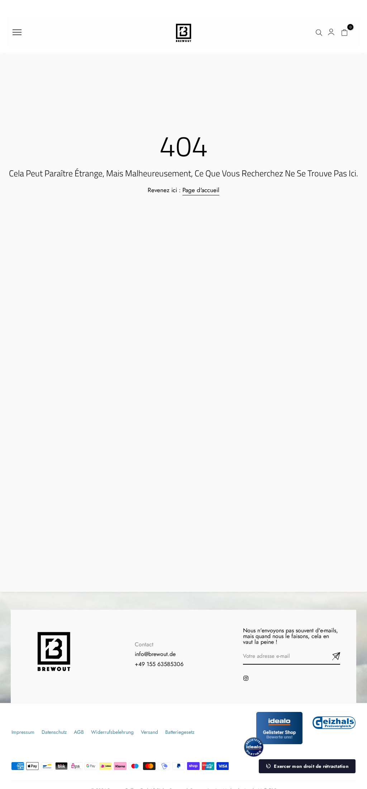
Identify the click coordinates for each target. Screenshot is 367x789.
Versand (149, 732)
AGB (79, 732)
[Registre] (327, 656)
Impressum (22, 732)
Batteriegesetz (179, 732)
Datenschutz (54, 732)
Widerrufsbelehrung (112, 732)
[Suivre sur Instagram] (246, 678)
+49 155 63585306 (159, 664)
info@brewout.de (155, 654)
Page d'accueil (200, 190)
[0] (344, 32)
